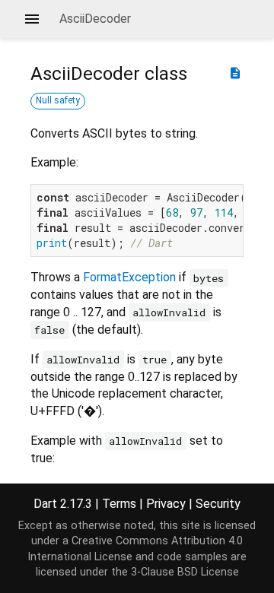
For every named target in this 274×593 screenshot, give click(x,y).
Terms (119, 503)
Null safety (58, 100)
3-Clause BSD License (185, 572)
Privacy (166, 503)
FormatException (129, 277)
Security (218, 503)
